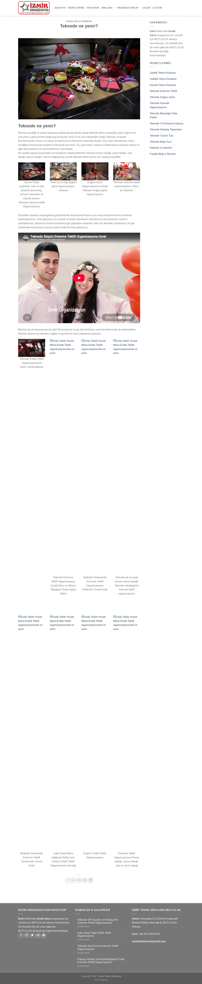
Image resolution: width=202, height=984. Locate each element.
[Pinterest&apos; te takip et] (43, 935)
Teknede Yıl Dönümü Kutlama (166, 123)
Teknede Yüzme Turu (162, 135)
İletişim (157, 8)
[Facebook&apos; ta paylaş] (67, 880)
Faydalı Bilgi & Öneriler (79, 21)
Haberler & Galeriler (161, 147)
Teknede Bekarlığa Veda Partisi (163, 115)
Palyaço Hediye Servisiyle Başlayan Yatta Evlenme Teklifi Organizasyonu (100, 961)
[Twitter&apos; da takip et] (32, 935)
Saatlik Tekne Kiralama (163, 72)
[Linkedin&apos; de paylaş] (90, 880)
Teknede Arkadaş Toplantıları (166, 129)
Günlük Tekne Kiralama (163, 85)
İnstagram (93, 8)
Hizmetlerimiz (76, 8)
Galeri (147, 8)
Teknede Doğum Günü (162, 97)
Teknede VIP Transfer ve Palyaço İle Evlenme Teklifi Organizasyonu (97, 921)
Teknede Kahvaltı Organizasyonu (159, 105)
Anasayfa (60, 8)
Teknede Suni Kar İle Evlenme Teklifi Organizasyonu (97, 947)
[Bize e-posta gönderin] (38, 935)
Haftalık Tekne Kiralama (163, 79)
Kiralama (107, 8)
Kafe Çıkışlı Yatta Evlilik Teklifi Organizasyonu (94, 934)
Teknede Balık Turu (160, 141)
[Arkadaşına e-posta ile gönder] (79, 880)
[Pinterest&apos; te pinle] (85, 880)
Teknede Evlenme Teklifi (163, 91)
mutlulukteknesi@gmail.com (149, 941)
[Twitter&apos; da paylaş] (73, 880)
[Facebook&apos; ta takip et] (21, 935)
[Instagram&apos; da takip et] (26, 935)
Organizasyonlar (127, 8)
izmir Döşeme (101, 979)
